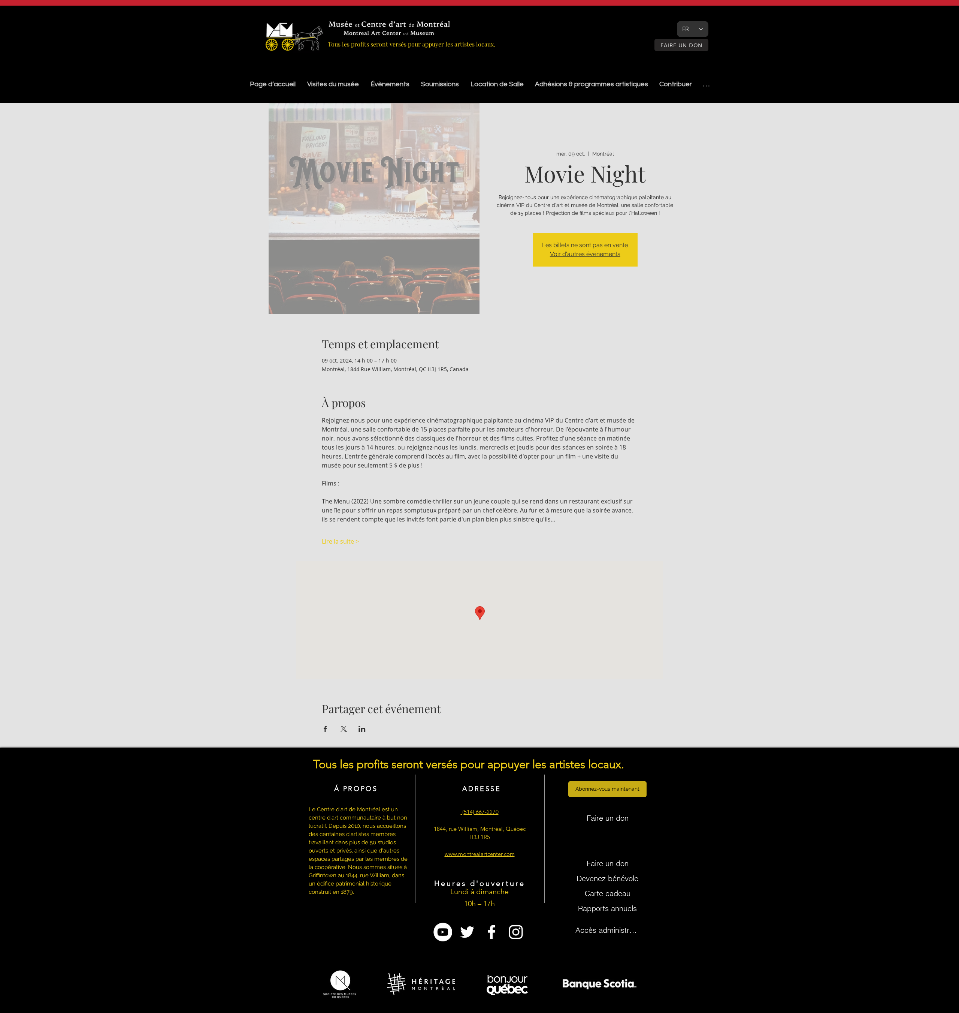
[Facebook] (491, 932)
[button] (440, 84)
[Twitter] (467, 932)
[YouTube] (442, 932)
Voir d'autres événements (585, 254)
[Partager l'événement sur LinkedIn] (362, 729)
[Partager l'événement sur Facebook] (325, 729)
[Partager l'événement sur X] (343, 729)
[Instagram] (515, 932)
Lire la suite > (340, 541)
